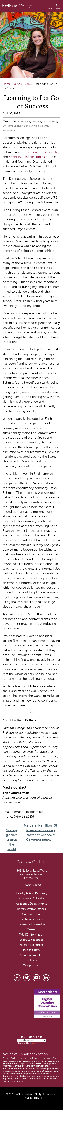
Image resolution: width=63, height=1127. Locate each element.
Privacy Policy (31, 1097)
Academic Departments (31, 903)
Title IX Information (31, 934)
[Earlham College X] (26, 977)
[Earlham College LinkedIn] (46, 977)
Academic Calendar (31, 898)
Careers (32, 929)
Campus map (31, 965)
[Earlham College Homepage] (17, 5)
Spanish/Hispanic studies (27, 157)
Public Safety (31, 950)
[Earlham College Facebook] (17, 977)
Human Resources (31, 944)
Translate (41, 1043)
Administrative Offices (31, 909)
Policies (32, 960)
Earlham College (24, 1094)
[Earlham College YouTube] (36, 977)
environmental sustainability (39, 152)
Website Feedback (31, 939)
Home (7, 83)
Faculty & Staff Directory (31, 893)
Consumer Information (31, 924)
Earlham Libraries (31, 919)
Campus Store (31, 914)
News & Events (22, 83)
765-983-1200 (31, 885)
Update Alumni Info (31, 955)
